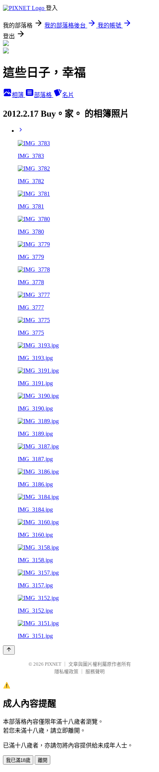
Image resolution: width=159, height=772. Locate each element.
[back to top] (9, 650)
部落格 (43, 95)
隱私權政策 (66, 671)
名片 (68, 95)
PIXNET (53, 664)
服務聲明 (95, 671)
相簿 (18, 95)
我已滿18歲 (18, 760)
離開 (42, 760)
